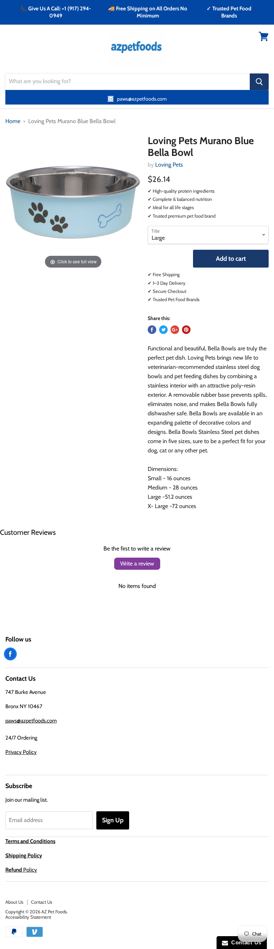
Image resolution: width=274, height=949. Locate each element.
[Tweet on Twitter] (163, 329)
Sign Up (112, 820)
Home (12, 121)
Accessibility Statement (28, 917)
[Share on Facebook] (152, 329)
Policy (21, 870)
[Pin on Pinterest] (186, 329)
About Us (14, 902)
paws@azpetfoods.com (31, 720)
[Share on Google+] (175, 329)
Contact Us (41, 902)
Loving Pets (169, 164)
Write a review (137, 563)
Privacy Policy (21, 752)
